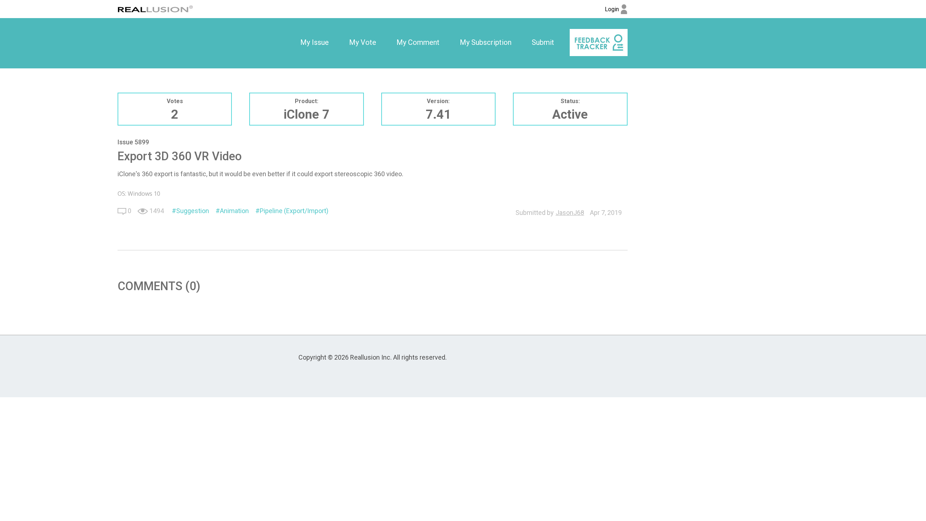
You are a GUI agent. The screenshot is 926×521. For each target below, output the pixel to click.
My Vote (362, 42)
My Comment (417, 42)
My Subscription (485, 42)
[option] (315, 42)
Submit (543, 42)
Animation (234, 211)
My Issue (314, 42)
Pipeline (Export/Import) (294, 211)
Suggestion (192, 211)
